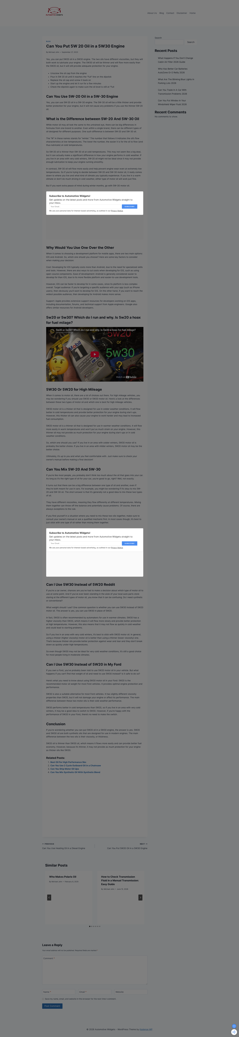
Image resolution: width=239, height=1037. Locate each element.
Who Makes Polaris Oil (62, 876)
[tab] (89, 926)
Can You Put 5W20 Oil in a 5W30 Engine (127, 846)
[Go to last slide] (49, 898)
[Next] (140, 898)
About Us (152, 13)
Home (193, 13)
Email (83, 992)
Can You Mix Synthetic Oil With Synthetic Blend (75, 772)
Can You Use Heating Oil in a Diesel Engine (63, 846)
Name (47, 992)
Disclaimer (182, 13)
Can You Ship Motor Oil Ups (64, 769)
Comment (49, 958)
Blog (161, 13)
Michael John (54, 52)
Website (120, 992)
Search (158, 38)
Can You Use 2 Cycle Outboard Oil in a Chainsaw (75, 765)
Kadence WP (146, 1029)
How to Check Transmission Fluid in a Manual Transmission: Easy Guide (120, 880)
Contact (170, 13)
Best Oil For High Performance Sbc (68, 762)
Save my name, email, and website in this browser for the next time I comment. (80, 999)
